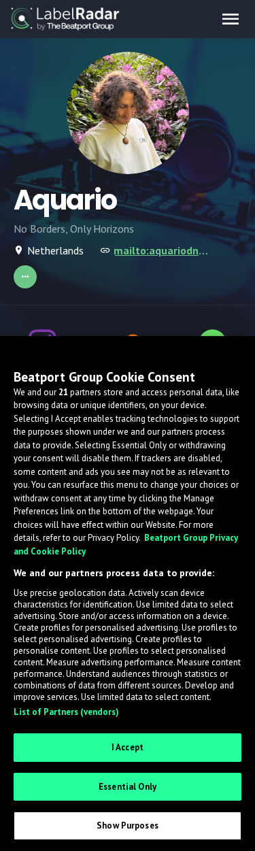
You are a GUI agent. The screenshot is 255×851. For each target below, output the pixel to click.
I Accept (127, 747)
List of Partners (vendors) (66, 712)
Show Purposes (127, 825)
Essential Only (127, 786)
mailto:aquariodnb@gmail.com (162, 250)
